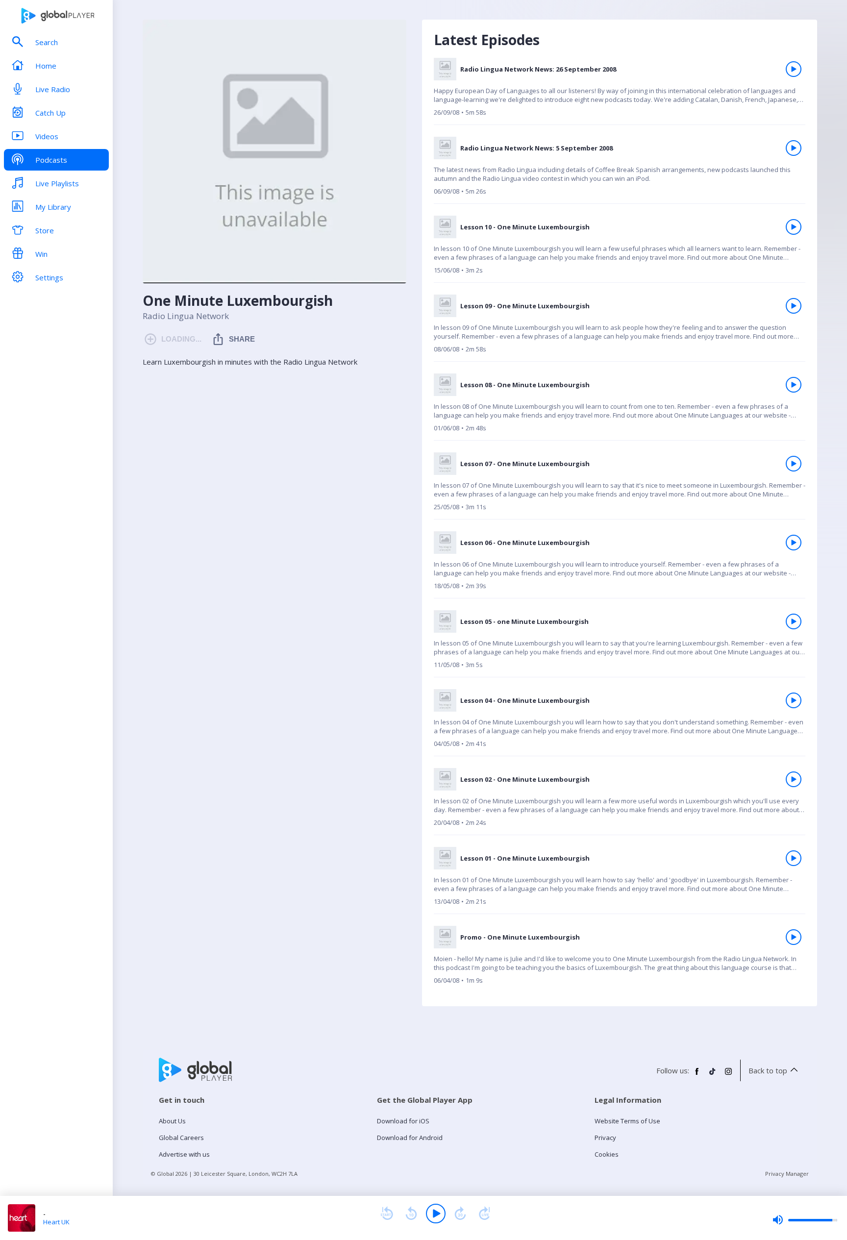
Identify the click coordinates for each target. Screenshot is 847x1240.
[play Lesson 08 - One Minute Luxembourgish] (793, 385)
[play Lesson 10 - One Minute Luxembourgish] (793, 227)
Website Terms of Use (627, 1120)
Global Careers (181, 1137)
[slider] (805, 1220)
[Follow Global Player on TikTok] (713, 1075)
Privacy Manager (787, 1173)
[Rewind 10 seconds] (411, 1213)
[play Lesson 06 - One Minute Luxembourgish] (793, 542)
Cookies (607, 1154)
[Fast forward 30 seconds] (460, 1213)
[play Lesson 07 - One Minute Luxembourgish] (793, 463)
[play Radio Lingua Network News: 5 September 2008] (793, 148)
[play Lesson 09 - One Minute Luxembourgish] (793, 306)
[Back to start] (387, 1213)
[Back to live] (485, 1213)
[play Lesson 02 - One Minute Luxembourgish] (793, 779)
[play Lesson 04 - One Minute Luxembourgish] (793, 700)
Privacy (605, 1137)
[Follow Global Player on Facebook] (697, 1075)
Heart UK (56, 1221)
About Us (172, 1120)
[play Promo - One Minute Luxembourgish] (793, 937)
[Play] (436, 1213)
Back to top (767, 1070)
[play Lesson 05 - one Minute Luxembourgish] (793, 621)
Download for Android (410, 1137)
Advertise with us (184, 1154)
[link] (619, 91)
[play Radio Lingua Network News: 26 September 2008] (793, 69)
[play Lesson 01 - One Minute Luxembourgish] (793, 858)
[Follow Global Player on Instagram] (728, 1075)
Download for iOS (403, 1120)
